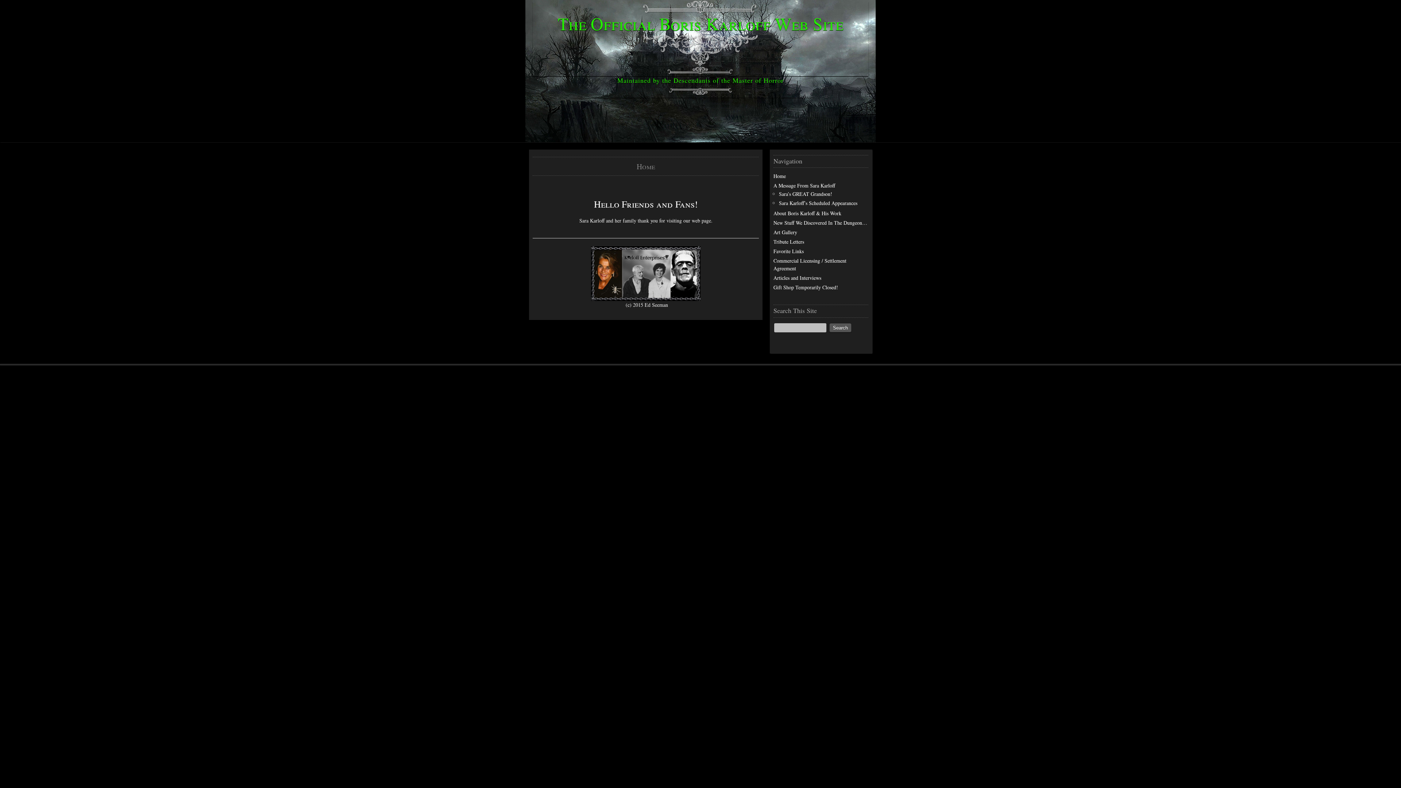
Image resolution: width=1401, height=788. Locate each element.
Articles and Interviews (797, 277)
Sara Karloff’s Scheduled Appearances (818, 203)
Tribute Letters (788, 241)
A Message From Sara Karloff (804, 185)
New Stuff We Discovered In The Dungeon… (820, 222)
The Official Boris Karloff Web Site (701, 23)
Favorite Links (788, 251)
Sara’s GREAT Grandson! (805, 193)
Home (779, 176)
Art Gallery (785, 232)
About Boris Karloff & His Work (807, 213)
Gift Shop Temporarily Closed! (805, 287)
